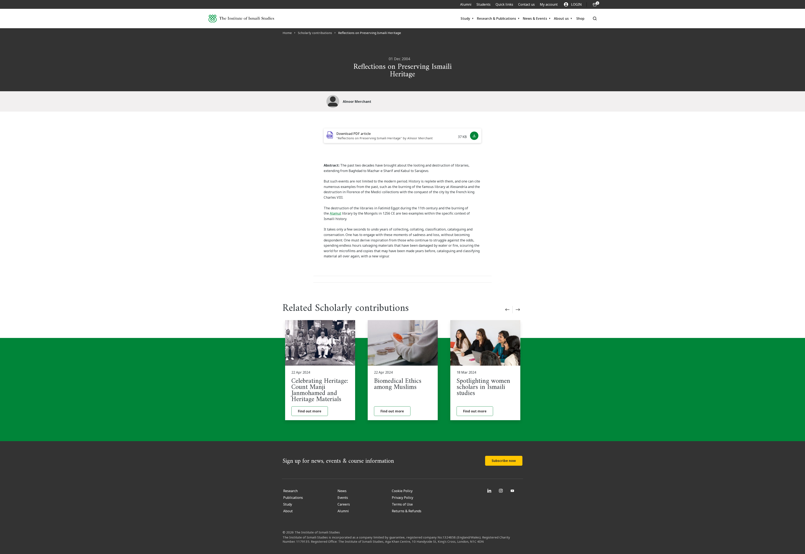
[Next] (518, 309)
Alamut (335, 213)
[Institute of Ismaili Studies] (241, 18)
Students (484, 4)
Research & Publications (496, 18)
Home (287, 33)
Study (465, 18)
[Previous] (507, 309)
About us (561, 18)
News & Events (535, 18)
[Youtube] (512, 491)
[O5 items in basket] (595, 4)
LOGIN (576, 4)
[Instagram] (501, 491)
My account (549, 4)
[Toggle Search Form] (595, 18)
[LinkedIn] (489, 491)
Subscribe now (504, 460)
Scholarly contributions (315, 33)
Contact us (526, 4)
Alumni (465, 4)
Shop (580, 18)
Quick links (504, 4)
